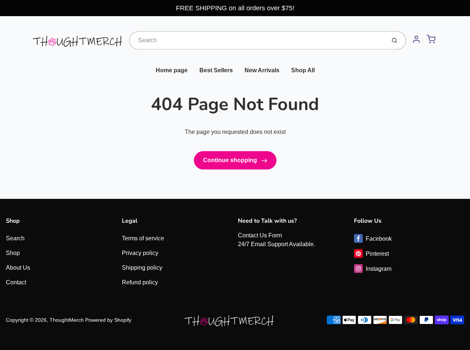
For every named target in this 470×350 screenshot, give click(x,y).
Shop (13, 253)
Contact (16, 282)
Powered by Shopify (108, 320)
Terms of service (143, 238)
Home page (172, 70)
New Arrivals (262, 70)
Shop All (303, 70)
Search (15, 238)
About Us (18, 268)
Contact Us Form (260, 235)
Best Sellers (216, 70)
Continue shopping (230, 160)
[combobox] (256, 40)
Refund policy (140, 282)
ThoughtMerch (67, 320)
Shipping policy (142, 268)
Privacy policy (140, 253)
